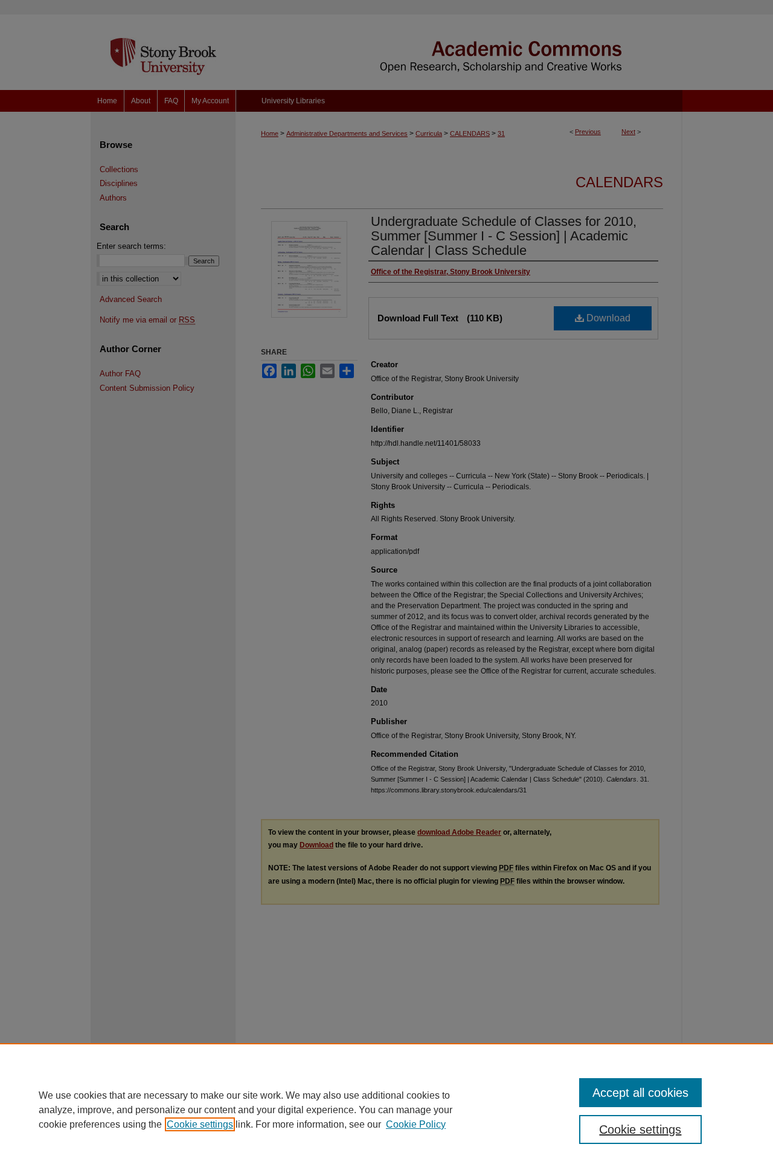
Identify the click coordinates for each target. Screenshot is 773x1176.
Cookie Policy (416, 1124)
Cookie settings (200, 1124)
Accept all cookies (640, 1092)
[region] (386, 1109)
